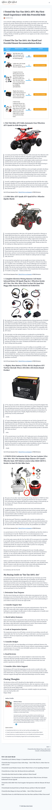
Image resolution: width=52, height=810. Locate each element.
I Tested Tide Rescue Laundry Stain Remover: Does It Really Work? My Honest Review (24, 734)
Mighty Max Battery (13, 366)
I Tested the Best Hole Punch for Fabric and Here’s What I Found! (19, 774)
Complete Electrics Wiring (15, 279)
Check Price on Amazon (40, 56)
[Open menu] (49, 3)
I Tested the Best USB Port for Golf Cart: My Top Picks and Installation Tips (22, 730)
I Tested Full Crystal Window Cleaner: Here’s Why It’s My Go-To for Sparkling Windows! (25, 768)
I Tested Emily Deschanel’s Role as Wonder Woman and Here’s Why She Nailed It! (23, 788)
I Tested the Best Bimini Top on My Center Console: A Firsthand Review (39, 749)
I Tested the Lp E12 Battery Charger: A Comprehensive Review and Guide (21, 759)
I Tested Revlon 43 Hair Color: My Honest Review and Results (18, 771)
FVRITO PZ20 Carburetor (14, 456)
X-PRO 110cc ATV (11, 197)
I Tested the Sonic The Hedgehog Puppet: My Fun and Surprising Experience (23, 736)
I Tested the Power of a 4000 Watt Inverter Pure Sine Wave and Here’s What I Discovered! (25, 794)
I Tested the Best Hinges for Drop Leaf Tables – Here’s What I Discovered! (21, 791)
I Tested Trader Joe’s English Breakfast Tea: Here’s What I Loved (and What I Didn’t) (24, 732)
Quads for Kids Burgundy (17, 125)
